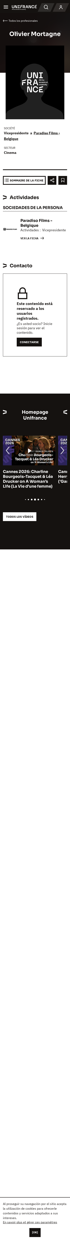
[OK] (35, 1232)
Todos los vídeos (19, 517)
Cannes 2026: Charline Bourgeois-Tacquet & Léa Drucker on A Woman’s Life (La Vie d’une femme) (28, 479)
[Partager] (52, 180)
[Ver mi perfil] (61, 7)
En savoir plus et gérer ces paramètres (30, 1222)
